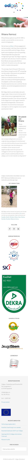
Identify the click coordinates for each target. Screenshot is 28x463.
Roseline (8, 219)
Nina (11, 46)
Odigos (14, 6)
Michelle (12, 217)
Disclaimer (21, 459)
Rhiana (12, 219)
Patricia (23, 217)
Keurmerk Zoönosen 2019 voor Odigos (12, 430)
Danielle (3, 217)
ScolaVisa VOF (10, 459)
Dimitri (7, 217)
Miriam (16, 217)
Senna (17, 219)
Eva (20, 213)
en (14, 219)
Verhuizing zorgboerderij (8, 424)
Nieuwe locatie (5, 439)
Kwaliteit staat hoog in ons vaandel (11, 427)
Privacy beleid (5, 402)
